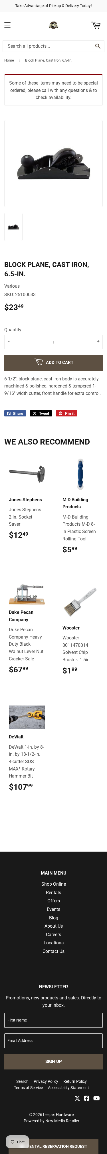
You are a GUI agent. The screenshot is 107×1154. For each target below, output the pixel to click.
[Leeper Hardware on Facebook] (86, 1099)
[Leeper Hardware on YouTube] (96, 1099)
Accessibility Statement (68, 1087)
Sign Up (53, 1061)
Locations (54, 942)
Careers (53, 934)
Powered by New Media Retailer (51, 1121)
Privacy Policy (46, 1081)
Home (9, 60)
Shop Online (53, 884)
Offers (53, 901)
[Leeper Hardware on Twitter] (77, 1099)
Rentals (53, 892)
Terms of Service (28, 1087)
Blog (53, 918)
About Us (54, 926)
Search (22, 1081)
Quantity (12, 329)
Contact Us (53, 951)
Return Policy (75, 1081)
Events (53, 909)
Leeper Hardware (58, 1114)
